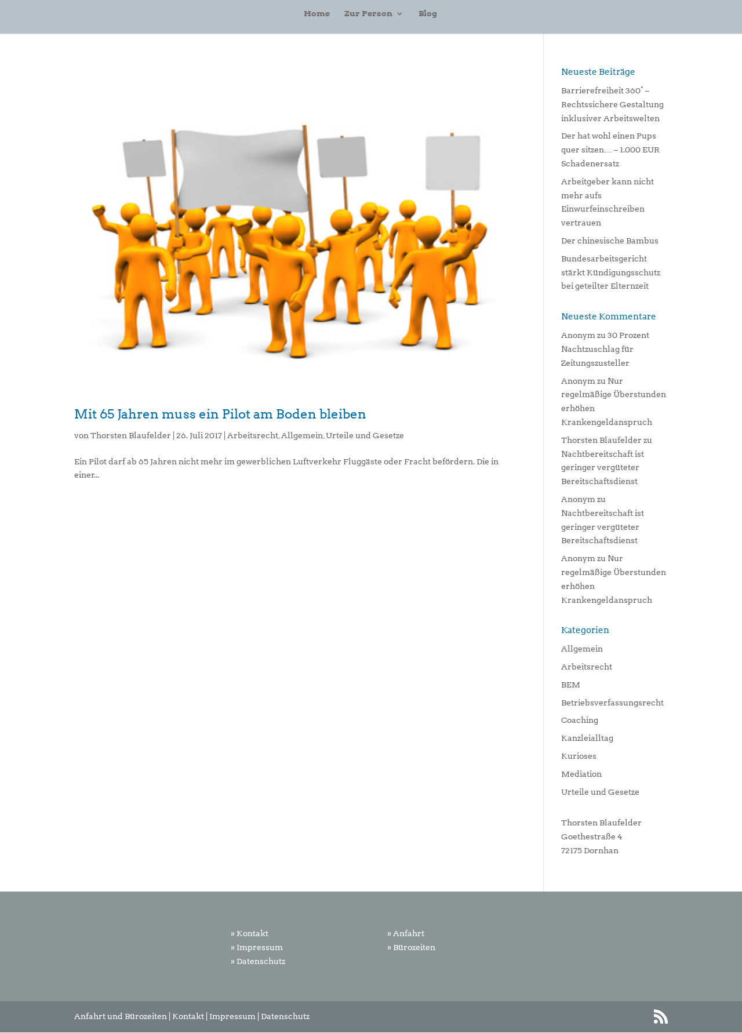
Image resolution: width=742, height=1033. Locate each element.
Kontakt (188, 1016)
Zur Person (368, 13)
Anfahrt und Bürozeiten (120, 1016)
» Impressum (257, 947)
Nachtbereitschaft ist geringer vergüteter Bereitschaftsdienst (602, 467)
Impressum (232, 1016)
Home (317, 13)
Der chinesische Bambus (610, 240)
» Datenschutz (258, 961)
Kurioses (578, 756)
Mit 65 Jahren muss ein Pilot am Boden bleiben (220, 413)
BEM (570, 684)
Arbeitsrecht (252, 435)
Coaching (579, 720)
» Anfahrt (405, 933)
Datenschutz (285, 1016)
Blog (428, 13)
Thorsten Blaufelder (130, 435)
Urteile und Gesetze (365, 435)
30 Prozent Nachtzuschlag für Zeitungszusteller (605, 349)
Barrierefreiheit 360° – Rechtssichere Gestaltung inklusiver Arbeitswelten (612, 104)
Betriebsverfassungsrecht (612, 702)
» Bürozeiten (411, 947)
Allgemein (302, 435)
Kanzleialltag (587, 738)
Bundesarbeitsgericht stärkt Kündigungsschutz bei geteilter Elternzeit (610, 272)
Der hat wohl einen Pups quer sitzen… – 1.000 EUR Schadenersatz (610, 149)
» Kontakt (249, 933)
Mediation (581, 774)
